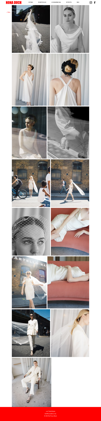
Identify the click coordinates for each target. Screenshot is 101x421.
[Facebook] (94, 2)
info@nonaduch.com (50, 414)
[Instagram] (90, 2)
